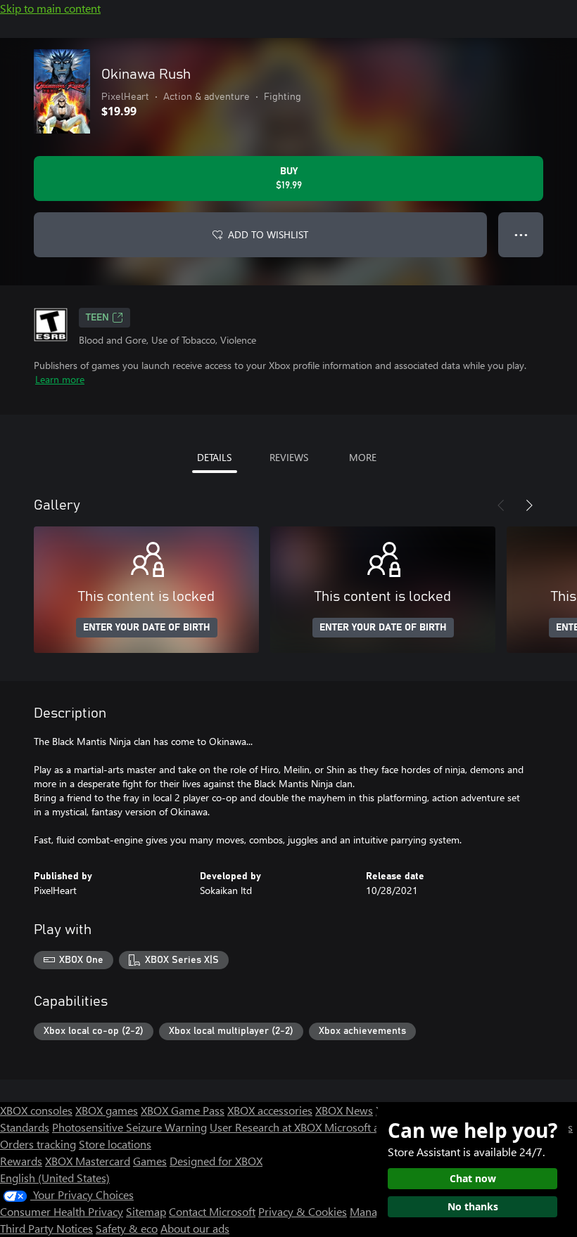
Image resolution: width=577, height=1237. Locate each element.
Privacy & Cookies (302, 1211)
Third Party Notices (46, 1228)
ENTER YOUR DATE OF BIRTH (146, 628)
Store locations (115, 1143)
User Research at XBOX (267, 1127)
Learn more (59, 379)
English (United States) (55, 1177)
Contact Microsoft (212, 1211)
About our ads (194, 1228)
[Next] (529, 505)
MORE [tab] (362, 457)
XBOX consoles (36, 1110)
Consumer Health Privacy (61, 1211)
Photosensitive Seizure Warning (129, 1127)
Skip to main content (50, 8)
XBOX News (344, 1110)
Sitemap (146, 1211)
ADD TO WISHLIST (268, 234)
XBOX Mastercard (87, 1160)
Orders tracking (38, 1143)
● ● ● (521, 234)
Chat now (473, 1178)
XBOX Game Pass (182, 1110)
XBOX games (106, 1110)
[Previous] (501, 505)
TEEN (97, 318)
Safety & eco (127, 1228)
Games (150, 1160)
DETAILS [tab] (214, 457)
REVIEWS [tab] (289, 457)
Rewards (21, 1160)
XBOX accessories (269, 1110)
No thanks (473, 1206)
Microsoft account (368, 1127)
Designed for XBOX (216, 1160)
